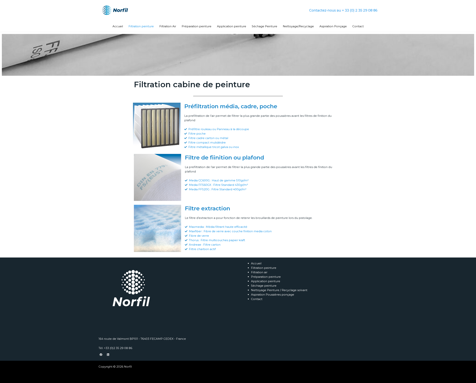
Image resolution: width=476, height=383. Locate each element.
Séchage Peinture (264, 26)
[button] (343, 10)
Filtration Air (167, 26)
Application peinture (231, 26)
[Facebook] (101, 354)
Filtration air (259, 272)
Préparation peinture (196, 26)
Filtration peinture (141, 26)
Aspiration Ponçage (333, 26)
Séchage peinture (263, 285)
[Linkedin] (108, 354)
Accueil (117, 26)
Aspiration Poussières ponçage (272, 294)
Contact (358, 26)
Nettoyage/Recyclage (298, 26)
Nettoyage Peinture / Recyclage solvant (279, 290)
